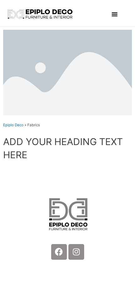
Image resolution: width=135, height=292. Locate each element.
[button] (114, 14)
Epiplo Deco (13, 125)
